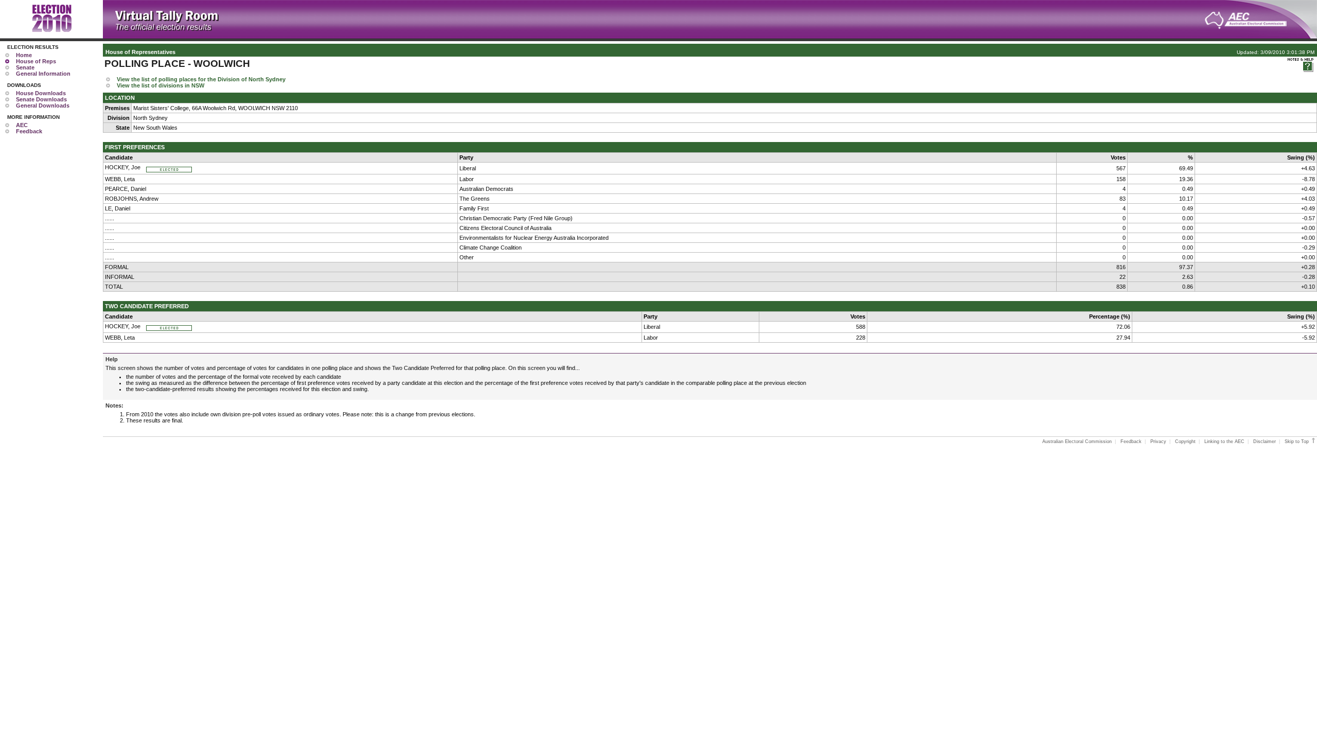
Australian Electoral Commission (1077, 441)
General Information (43, 73)
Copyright (1185, 441)
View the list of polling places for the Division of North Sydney (201, 79)
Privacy (1158, 441)
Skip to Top (1297, 441)
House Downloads (41, 93)
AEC (22, 125)
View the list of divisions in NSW (160, 85)
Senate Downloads (41, 99)
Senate (25, 67)
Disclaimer (1264, 441)
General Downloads (42, 105)
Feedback (29, 131)
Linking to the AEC (1224, 441)
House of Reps (36, 61)
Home (24, 55)
